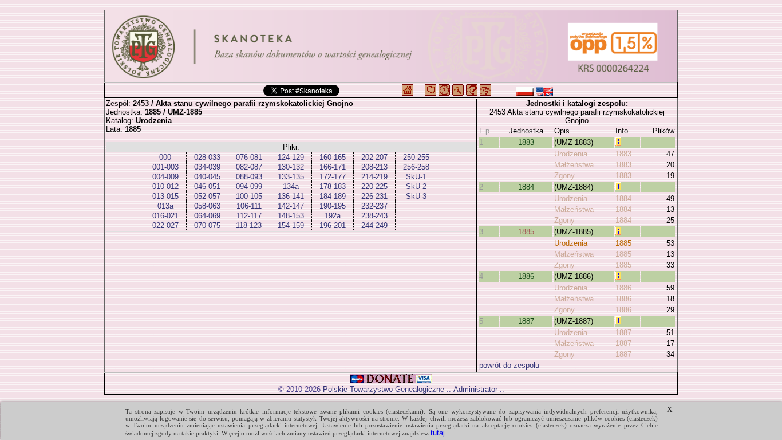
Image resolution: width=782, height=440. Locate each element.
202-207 (374, 157)
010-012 (165, 186)
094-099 (249, 186)
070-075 (207, 225)
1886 (526, 276)
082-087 (249, 167)
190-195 (332, 206)
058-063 (207, 206)
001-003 (165, 167)
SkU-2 (416, 186)
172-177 (332, 176)
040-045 (207, 176)
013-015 (165, 196)
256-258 (416, 167)
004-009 (165, 176)
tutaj (438, 433)
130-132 (291, 167)
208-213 (374, 167)
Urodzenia (570, 154)
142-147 (291, 206)
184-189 (332, 196)
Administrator (475, 389)
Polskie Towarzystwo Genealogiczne (383, 389)
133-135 (291, 176)
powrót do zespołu (509, 365)
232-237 (374, 206)
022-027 (165, 225)
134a (291, 186)
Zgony (564, 175)
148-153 (291, 215)
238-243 (374, 215)
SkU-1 (416, 176)
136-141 (291, 196)
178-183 (332, 186)
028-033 (207, 157)
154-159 (291, 225)
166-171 (332, 167)
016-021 (165, 215)
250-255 (416, 157)
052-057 (207, 196)
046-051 (207, 186)
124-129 (291, 157)
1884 (526, 187)
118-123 (249, 225)
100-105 (249, 196)
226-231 (374, 196)
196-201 (332, 225)
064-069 (207, 215)
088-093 (249, 176)
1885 (526, 231)
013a (165, 206)
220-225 (374, 186)
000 (165, 157)
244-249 (374, 225)
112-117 (249, 215)
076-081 (249, 157)
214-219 (374, 176)
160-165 (332, 157)
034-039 (207, 167)
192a (333, 215)
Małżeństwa (574, 164)
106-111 (249, 206)
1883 (526, 142)
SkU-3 (416, 196)
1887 (526, 321)
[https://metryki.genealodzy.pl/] (391, 46)
